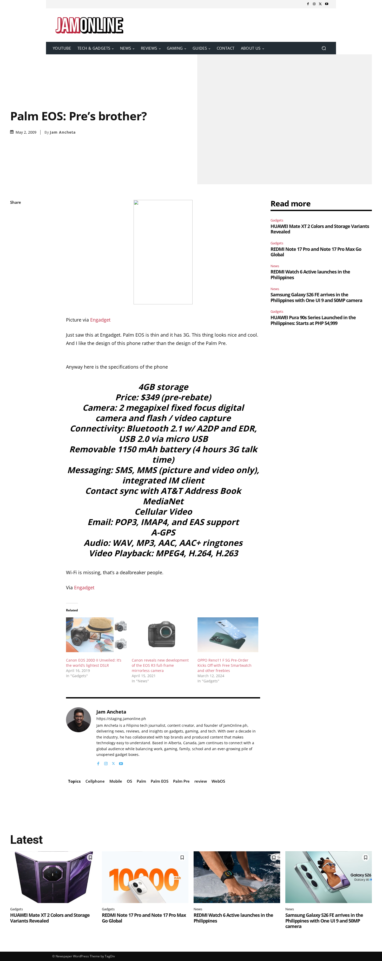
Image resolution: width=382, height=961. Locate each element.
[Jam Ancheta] (78, 736)
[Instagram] (314, 4)
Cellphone (95, 781)
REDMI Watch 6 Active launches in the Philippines (310, 274)
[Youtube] (327, 4)
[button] (324, 48)
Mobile (115, 781)
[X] (320, 4)
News (275, 266)
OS (129, 781)
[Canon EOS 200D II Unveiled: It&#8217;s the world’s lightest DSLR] (96, 634)
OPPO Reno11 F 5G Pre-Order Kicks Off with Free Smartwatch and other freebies (224, 665)
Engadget (100, 320)
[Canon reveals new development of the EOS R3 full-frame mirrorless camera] (162, 634)
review (200, 781)
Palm (141, 781)
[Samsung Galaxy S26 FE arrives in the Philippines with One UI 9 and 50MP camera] (328, 877)
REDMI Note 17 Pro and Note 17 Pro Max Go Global (316, 252)
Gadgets (277, 220)
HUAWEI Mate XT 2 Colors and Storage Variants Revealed (320, 229)
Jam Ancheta (63, 132)
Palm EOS (159, 781)
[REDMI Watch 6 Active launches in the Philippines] (237, 877)
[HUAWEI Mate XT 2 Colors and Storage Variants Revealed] (53, 877)
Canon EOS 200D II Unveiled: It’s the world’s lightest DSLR (93, 663)
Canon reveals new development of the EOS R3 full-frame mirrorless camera (160, 665)
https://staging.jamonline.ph (121, 719)
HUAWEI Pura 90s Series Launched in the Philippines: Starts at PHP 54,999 (313, 320)
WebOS (218, 781)
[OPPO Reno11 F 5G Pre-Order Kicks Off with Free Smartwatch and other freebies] (227, 634)
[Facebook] (308, 4)
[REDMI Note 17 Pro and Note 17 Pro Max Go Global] (145, 877)
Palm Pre (181, 781)
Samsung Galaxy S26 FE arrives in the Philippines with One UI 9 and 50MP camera (316, 297)
